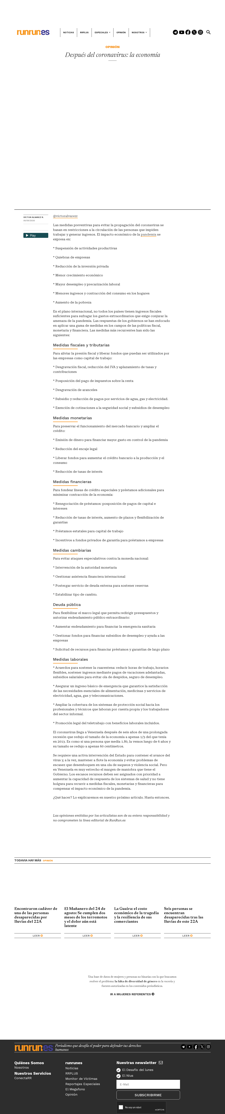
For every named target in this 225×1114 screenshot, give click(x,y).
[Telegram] (175, 32)
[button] (208, 32)
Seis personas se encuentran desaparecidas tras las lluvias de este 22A (183, 915)
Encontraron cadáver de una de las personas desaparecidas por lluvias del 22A (35, 915)
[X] (43, 227)
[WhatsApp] (32, 227)
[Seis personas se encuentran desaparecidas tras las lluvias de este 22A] (187, 887)
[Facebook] (188, 32)
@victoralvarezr (65, 216)
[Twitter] (194, 32)
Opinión (112, 47)
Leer (36, 935)
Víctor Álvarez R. (33, 217)
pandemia (148, 234)
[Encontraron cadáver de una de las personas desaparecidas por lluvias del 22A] (37, 887)
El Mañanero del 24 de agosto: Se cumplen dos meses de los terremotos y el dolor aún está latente (85, 917)
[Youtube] (181, 32)
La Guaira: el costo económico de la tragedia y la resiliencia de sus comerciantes (136, 915)
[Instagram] (200, 32)
